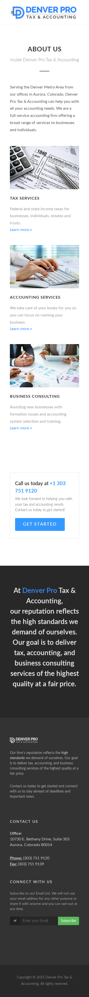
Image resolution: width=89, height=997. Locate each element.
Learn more (21, 329)
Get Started (40, 524)
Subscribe (68, 921)
